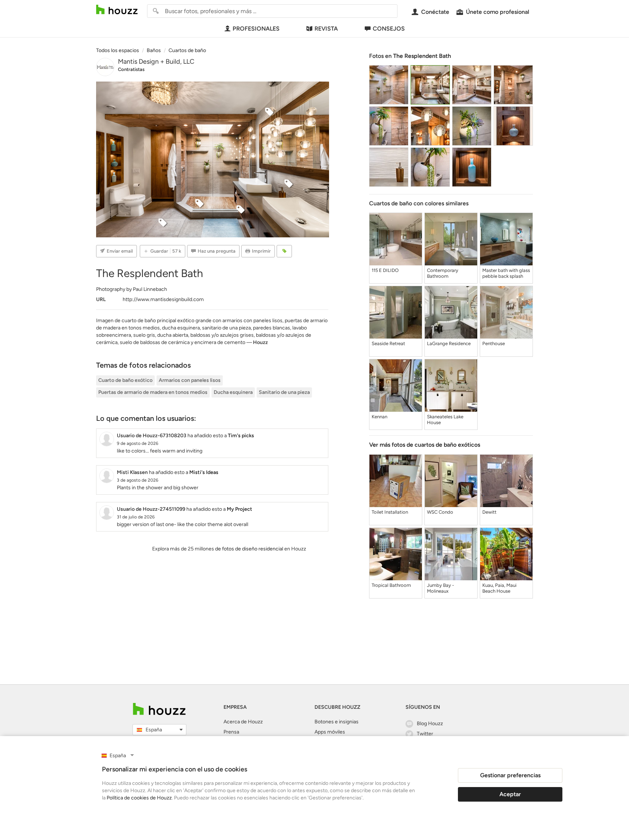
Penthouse (493, 343)
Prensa (231, 732)
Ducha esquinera (233, 392)
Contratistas (131, 69)
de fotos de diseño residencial (249, 549)
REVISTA (326, 28)
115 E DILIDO (385, 270)
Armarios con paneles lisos (190, 380)
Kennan (379, 416)
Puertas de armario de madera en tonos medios (152, 392)
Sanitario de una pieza (284, 392)
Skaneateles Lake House (445, 419)
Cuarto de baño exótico (125, 380)
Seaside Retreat (388, 343)
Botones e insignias (336, 722)
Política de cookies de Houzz (139, 798)
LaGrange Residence (449, 343)
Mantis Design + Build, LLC (156, 62)
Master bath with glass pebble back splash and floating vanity (506, 273)
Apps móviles (329, 732)
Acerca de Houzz (243, 722)
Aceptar (510, 794)
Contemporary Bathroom (442, 273)
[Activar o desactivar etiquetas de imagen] (284, 251)
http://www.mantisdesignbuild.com (163, 299)
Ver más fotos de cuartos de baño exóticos (424, 444)
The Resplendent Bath (422, 55)
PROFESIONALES (256, 28)
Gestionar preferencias (510, 775)
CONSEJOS (389, 28)
